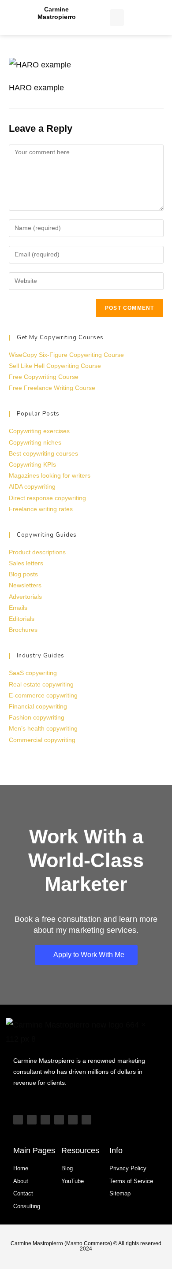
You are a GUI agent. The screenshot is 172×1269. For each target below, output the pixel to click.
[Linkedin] (59, 1119)
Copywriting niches (35, 442)
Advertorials (25, 596)
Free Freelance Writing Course (52, 387)
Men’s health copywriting (43, 728)
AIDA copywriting (32, 486)
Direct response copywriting (47, 497)
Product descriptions (37, 552)
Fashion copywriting (36, 717)
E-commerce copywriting (43, 695)
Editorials (21, 618)
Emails (18, 607)
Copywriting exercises (39, 430)
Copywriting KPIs (32, 464)
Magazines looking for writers (49, 475)
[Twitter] (73, 1119)
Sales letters (26, 563)
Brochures (23, 629)
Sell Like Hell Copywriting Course (55, 365)
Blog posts (23, 574)
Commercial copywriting (42, 739)
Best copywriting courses (43, 453)
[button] (117, 17)
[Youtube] (18, 1119)
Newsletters (25, 585)
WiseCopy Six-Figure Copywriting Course (66, 354)
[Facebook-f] (86, 1119)
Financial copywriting (38, 706)
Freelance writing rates (41, 508)
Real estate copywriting (41, 684)
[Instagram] (45, 1119)
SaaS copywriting (33, 672)
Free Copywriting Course (44, 376)
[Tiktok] (32, 1119)
